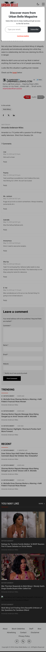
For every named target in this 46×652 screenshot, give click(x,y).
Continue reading (23, 36)
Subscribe (34, 29)
